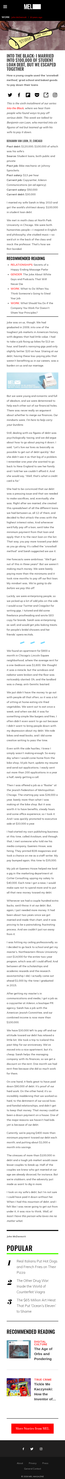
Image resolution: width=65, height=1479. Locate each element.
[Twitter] (10, 95)
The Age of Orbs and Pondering (43, 1354)
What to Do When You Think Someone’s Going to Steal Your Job (30, 293)
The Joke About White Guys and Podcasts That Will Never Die (31, 279)
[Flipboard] (28, 95)
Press (45, 1463)
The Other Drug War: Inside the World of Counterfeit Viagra (33, 1286)
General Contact (32, 1468)
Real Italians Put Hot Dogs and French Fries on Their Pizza (37, 1267)
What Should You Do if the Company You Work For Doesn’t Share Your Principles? (32, 307)
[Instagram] (55, 95)
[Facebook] (19, 95)
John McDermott (18, 17)
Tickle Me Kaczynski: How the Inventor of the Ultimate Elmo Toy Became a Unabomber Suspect (44, 1392)
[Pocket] (37, 95)
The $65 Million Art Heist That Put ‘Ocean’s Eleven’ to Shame (36, 1305)
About (20, 1463)
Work (6, 17)
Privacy (32, 1463)
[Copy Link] (46, 95)
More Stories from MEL (32, 1428)
